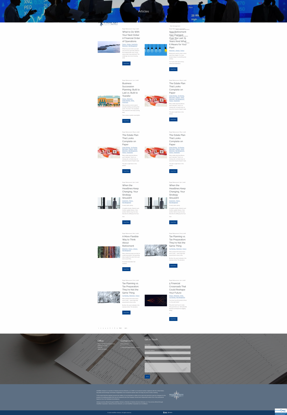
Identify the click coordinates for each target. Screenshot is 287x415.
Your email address (155, 350)
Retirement (125, 46)
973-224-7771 (125, 344)
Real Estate (172, 97)
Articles (172, 36)
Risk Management (175, 26)
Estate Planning (126, 100)
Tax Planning (181, 95)
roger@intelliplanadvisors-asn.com (131, 347)
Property (178, 97)
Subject (152, 356)
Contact (187, 43)
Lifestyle (177, 50)
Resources (173, 32)
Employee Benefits (175, 22)
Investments (134, 44)
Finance (124, 44)
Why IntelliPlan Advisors (182, 29)
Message (152, 362)
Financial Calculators (182, 36)
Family (132, 100)
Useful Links (173, 39)
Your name (153, 345)
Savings (129, 44)
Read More (126, 63)
